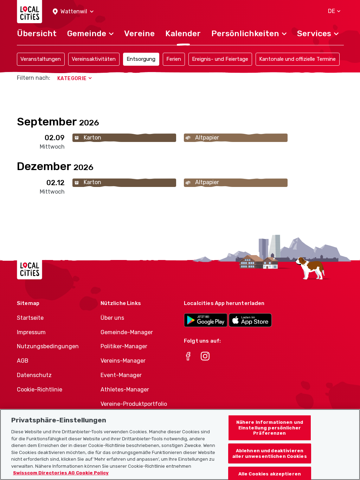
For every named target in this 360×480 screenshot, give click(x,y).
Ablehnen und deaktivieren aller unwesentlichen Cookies (269, 453)
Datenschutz (34, 375)
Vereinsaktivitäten (94, 59)
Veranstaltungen (40, 59)
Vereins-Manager (123, 360)
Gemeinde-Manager (127, 332)
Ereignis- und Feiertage (220, 59)
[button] (73, 11)
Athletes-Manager (125, 389)
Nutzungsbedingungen (48, 346)
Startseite (30, 317)
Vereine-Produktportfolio (134, 404)
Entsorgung (141, 59)
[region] (180, 444)
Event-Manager (121, 375)
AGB (22, 360)
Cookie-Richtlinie (39, 389)
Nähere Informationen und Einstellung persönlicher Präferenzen (269, 428)
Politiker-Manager (124, 346)
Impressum (31, 332)
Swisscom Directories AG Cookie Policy (61, 472)
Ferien (173, 59)
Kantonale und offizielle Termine (297, 59)
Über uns (112, 317)
